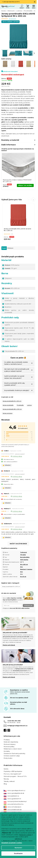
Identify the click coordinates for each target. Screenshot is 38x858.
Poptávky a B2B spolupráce (13, 771)
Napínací (23, 569)
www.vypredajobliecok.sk (15, 793)
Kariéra (6, 769)
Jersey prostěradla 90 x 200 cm (12, 401)
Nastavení (18, 848)
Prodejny (7, 740)
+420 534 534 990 (14, 721)
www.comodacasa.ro (14, 807)
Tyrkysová (23, 552)
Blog (5, 784)
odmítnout (18, 838)
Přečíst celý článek (9, 677)
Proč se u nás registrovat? (12, 774)
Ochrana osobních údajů (12, 756)
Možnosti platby (9, 746)
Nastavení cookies (25, 835)
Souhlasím (18, 853)
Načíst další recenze (18, 543)
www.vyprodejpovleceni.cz (16, 790)
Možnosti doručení (11, 71)
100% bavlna (24, 559)
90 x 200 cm (24, 564)
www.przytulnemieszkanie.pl (17, 801)
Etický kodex (8, 758)
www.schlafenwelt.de (14, 809)
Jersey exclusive (7, 413)
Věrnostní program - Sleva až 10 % (15, 776)
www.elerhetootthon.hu (15, 804)
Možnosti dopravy (9, 744)
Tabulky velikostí (9, 781)
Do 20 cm (23, 576)
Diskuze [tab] (10, 248)
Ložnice (29, 405)
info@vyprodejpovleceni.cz (17, 725)
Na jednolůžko (25, 557)
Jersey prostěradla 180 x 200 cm (12, 409)
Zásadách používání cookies (11, 843)
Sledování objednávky (11, 742)
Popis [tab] (4, 248)
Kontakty (7, 751)
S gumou (29, 569)
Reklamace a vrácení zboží (12, 749)
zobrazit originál (19, 454)
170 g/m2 (23, 554)
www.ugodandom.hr (14, 799)
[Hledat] (22, 6)
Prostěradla (20, 405)
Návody (6, 779)
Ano (21, 567)
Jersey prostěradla (8, 405)
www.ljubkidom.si (13, 796)
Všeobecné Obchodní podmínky (14, 753)
